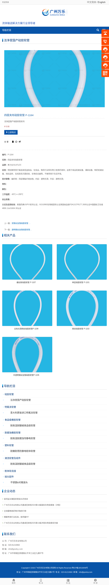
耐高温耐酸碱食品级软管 (22, 425)
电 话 (41, 583)
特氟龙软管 (10, 407)
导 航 (68, 583)
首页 (13, 583)
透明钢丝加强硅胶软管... (22, 230)
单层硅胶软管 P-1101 (80, 282)
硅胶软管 (9, 394)
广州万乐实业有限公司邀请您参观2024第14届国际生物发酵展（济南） (33, 505)
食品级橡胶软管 (13, 420)
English (101, 2)
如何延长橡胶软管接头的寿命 (16, 499)
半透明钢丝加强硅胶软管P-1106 (26, 375)
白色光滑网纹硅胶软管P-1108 (26, 329)
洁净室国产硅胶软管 (20, 400)
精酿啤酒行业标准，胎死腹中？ (17, 517)
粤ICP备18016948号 (80, 568)
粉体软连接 (10, 471)
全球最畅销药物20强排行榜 (15, 511)
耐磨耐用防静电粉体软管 (22, 451)
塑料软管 (9, 445)
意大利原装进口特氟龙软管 (24, 412)
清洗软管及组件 (13, 458)
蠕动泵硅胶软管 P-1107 (26, 282)
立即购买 (12, 132)
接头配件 (9, 476)
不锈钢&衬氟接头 (19, 482)
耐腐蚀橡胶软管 (13, 432)
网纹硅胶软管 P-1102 (80, 329)
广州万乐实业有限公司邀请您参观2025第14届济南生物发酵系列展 (31, 523)
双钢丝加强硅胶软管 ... (21, 223)
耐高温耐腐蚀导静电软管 (22, 438)
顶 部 (95, 583)
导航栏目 (6, 30)
